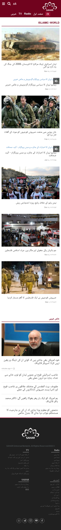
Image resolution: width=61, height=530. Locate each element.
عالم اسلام (54, 492)
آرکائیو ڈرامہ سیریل (19, 454)
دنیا (57, 503)
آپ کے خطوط (54, 471)
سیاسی (56, 460)
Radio (27, 14)
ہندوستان (55, 500)
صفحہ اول (38, 14)
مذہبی (56, 454)
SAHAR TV (30, 434)
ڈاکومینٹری (53, 514)
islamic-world (48, 23)
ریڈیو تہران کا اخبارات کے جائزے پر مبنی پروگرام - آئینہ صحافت (30, 154)
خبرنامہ (55, 489)
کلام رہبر (55, 487)
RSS (27, 489)
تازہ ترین (54, 484)
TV (20, 14)
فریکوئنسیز (23, 463)
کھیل (57, 508)
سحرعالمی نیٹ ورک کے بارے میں (17, 469)
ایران (56, 495)
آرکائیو (55, 463)
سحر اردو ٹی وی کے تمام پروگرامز (18, 458)
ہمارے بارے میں (52, 468)
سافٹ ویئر (54, 465)
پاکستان (55, 498)
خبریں (13, 14)
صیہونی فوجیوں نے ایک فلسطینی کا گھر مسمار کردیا (31, 297)
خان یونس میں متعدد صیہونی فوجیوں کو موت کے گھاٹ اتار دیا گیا (30, 133)
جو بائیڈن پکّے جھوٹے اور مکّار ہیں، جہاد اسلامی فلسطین (30, 250)
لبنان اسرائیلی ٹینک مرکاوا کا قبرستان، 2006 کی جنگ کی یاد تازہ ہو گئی (30, 65)
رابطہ (26, 465)
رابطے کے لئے (23, 487)
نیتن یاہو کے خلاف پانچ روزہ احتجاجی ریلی (36, 202)
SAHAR (50, 7)
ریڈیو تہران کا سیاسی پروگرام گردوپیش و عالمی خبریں (30, 84)
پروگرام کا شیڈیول (20, 473)
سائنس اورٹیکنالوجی (49, 506)
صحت (57, 511)
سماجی (56, 457)
